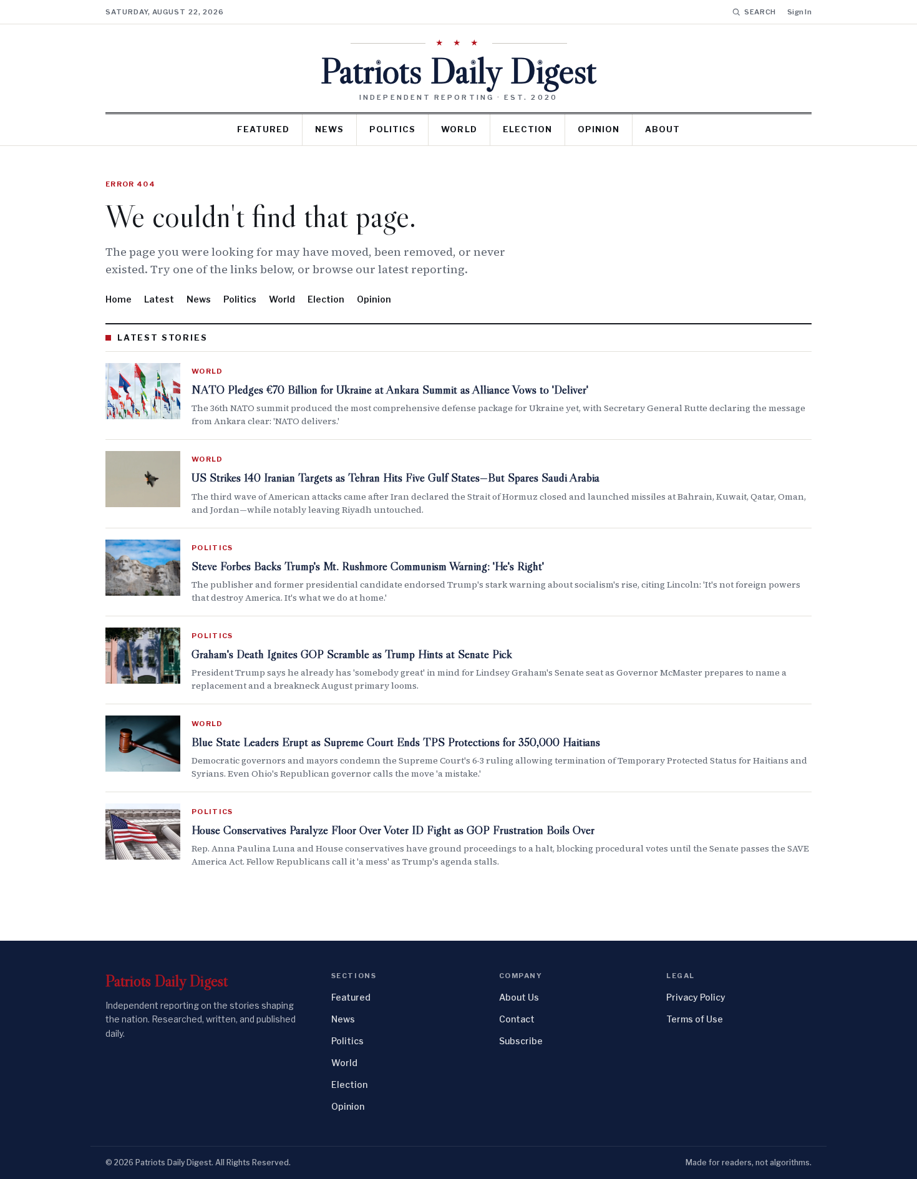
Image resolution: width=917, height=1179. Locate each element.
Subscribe (521, 1041)
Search (760, 11)
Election (527, 129)
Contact (517, 1019)
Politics (392, 129)
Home (118, 299)
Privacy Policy (695, 997)
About (662, 129)
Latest (159, 299)
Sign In (799, 11)
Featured (263, 129)
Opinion (598, 129)
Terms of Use (694, 1019)
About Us (519, 997)
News (329, 129)
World (459, 129)
